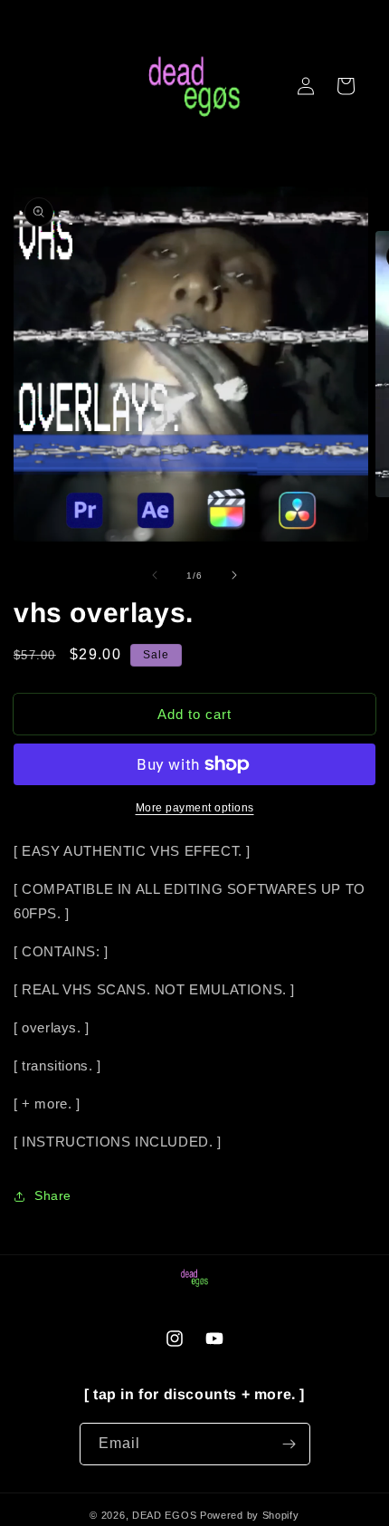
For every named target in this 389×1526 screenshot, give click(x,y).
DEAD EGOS (164, 1515)
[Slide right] (234, 575)
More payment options (195, 807)
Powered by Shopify (249, 1515)
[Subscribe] (289, 1444)
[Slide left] (155, 575)
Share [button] (52, 1195)
